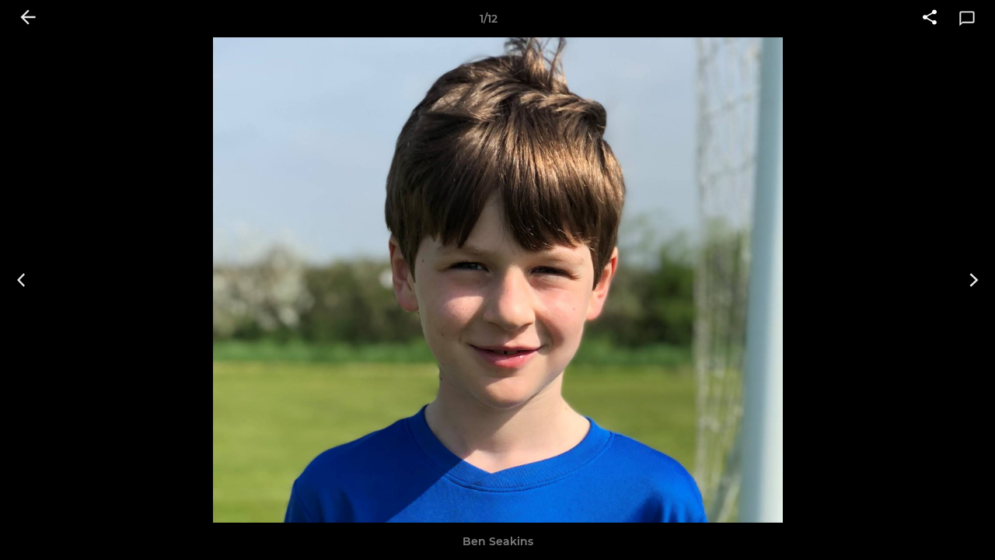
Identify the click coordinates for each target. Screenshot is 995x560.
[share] (929, 19)
